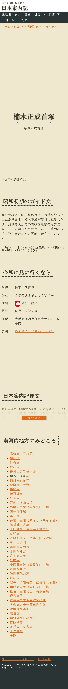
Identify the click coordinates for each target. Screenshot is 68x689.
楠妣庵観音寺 (20, 480)
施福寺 (15, 489)
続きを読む (34, 417)
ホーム (6, 26)
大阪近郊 (33, 26)
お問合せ (44, 659)
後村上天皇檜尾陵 (23, 471)
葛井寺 (15, 516)
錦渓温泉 (16, 493)
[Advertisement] (34, 73)
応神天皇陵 (18, 556)
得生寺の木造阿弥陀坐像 (28, 600)
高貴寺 (15, 613)
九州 (24, 20)
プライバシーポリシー (18, 659)
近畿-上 (40, 14)
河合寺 (15, 462)
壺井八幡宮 (18, 569)
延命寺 (15, 498)
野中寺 (15, 560)
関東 (28, 14)
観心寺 (15, 467)
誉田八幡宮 (18, 551)
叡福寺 (15, 578)
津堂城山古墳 (20, 524)
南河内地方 (49, 26)
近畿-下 (54, 14)
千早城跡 (16, 631)
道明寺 (15, 533)
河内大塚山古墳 (21, 502)
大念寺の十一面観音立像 (28, 604)
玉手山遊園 (18, 542)
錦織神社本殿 (20, 609)
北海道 (6, 14)
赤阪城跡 (16, 622)
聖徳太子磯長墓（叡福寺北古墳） (34, 582)
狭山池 (15, 458)
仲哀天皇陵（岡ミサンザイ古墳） (34, 520)
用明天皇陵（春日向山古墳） (31, 587)
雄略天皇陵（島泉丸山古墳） (31, 507)
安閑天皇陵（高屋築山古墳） (31, 564)
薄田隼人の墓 (20, 547)
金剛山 (15, 635)
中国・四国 (10, 20)
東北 (18, 14)
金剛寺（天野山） (23, 485)
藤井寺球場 (18, 511)
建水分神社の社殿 (23, 618)
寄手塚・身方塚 (21, 627)
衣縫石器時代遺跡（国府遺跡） (33, 538)
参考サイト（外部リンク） (34, 331)
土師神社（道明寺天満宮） (29, 529)
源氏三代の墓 (20, 573)
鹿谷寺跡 (16, 595)
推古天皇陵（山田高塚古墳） (31, 591)
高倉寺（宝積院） (23, 453)
